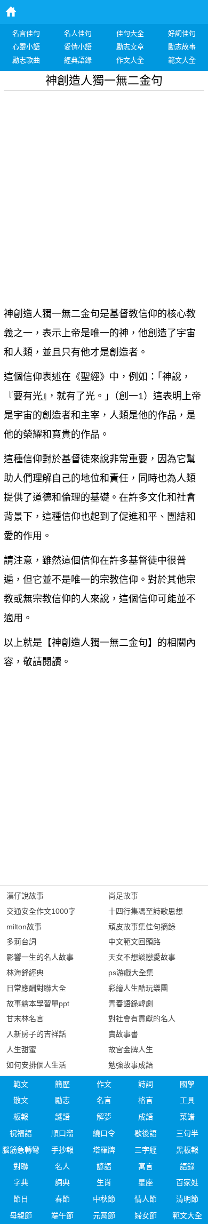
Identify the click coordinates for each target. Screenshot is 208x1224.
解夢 (104, 1116)
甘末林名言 (25, 1018)
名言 (104, 1100)
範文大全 (187, 1215)
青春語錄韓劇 (130, 1003)
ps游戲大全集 (131, 972)
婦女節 (145, 1215)
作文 (104, 1084)
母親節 (21, 1215)
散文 (20, 1100)
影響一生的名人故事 (40, 957)
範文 (20, 1084)
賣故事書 (123, 1034)
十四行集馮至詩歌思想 (145, 911)
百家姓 (187, 1182)
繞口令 (104, 1133)
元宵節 (104, 1215)
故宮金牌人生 (130, 1049)
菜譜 (187, 1116)
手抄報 (62, 1150)
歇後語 (145, 1133)
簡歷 (62, 1084)
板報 (20, 1116)
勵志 (62, 1100)
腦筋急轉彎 (20, 1150)
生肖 (104, 1182)
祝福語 (21, 1133)
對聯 (20, 1166)
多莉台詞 (21, 941)
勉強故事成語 (130, 1065)
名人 (62, 1166)
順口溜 (62, 1133)
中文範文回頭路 (134, 941)
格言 (145, 1100)
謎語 (62, 1116)
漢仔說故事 (25, 895)
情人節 (145, 1199)
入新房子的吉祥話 (36, 1034)
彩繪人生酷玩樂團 (138, 988)
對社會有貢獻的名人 (141, 1018)
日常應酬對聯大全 (36, 988)
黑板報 (187, 1150)
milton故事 (24, 926)
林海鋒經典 (25, 972)
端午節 (62, 1215)
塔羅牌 (104, 1150)
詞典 (62, 1182)
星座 (145, 1182)
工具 (187, 1100)
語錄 (187, 1166)
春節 (62, 1199)
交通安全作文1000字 (41, 911)
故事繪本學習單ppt (37, 1003)
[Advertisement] (104, 195)
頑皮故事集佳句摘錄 (141, 926)
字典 (20, 1182)
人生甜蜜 (21, 1049)
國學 (187, 1084)
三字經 (145, 1150)
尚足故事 (123, 895)
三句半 (187, 1133)
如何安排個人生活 (36, 1065)
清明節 (187, 1199)
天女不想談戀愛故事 (141, 957)
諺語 (104, 1166)
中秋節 (104, 1199)
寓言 (145, 1166)
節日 (20, 1199)
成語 (145, 1116)
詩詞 (145, 1084)
